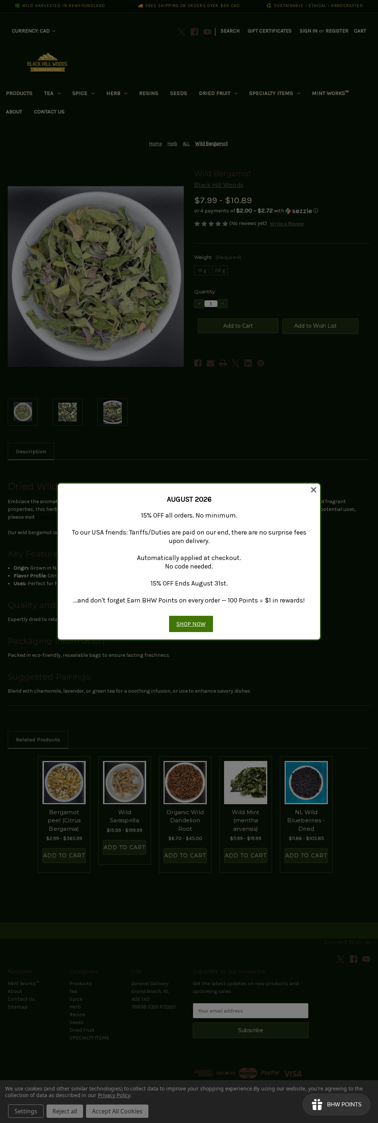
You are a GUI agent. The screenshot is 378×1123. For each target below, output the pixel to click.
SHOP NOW (191, 623)
